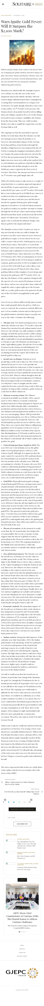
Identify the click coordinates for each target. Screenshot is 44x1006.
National (26, 839)
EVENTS (19, 839)
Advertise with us (22, 956)
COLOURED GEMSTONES (25, 863)
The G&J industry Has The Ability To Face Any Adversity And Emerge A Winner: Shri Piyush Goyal (26, 845)
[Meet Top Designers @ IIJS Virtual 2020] (11, 856)
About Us (22, 949)
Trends (19, 853)
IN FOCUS (8, 15)
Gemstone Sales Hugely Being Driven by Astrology (27, 868)
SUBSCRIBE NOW (22, 824)
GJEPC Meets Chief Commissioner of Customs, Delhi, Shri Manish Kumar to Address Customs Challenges (22, 917)
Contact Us (22, 952)
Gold (3, 15)
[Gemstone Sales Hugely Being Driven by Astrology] (11, 867)
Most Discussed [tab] (11, 834)
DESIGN (19, 852)
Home (22, 945)
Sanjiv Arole (7, 36)
